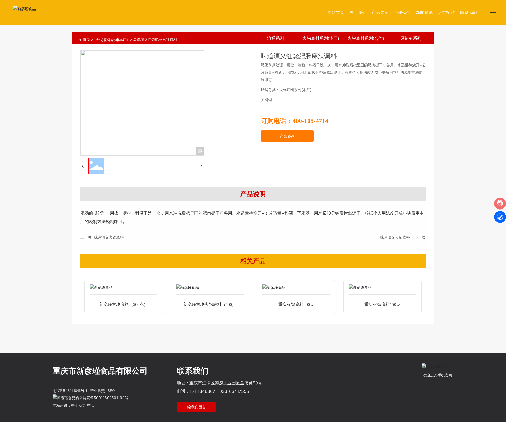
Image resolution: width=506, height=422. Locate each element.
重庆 (90, 405)
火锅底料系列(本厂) (112, 39)
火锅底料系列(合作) (366, 38)
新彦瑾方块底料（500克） (123, 304)
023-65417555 (234, 391)
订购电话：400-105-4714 (294, 120)
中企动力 (78, 405)
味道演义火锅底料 (109, 237)
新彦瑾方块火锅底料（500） (209, 304)
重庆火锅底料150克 (382, 304)
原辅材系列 (410, 38)
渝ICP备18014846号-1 (70, 391)
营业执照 (97, 390)
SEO (111, 390)
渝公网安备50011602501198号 (101, 397)
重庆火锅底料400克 (296, 304)
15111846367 (202, 391)
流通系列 (275, 38)
